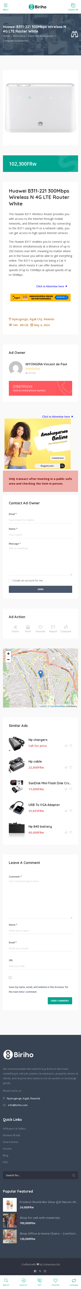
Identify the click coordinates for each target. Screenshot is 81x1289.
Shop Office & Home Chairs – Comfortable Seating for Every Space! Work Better (49, 1233)
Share (15, 631)
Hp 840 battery (40, 826)
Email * (13, 514)
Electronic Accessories (41, 36)
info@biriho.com (18, 1105)
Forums (7, 1148)
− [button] (8, 659)
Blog (5, 1155)
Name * (13, 529)
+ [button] (8, 653)
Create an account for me (28, 580)
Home (6, 36)
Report (53, 631)
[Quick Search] (74, 34)
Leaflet (43, 706)
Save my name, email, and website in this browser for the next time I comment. (38, 989)
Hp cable (35, 761)
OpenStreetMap (57, 706)
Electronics (19, 36)
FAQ (5, 1162)
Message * (15, 543)
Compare (65, 631)
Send (40, 589)
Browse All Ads (11, 1135)
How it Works (10, 1142)
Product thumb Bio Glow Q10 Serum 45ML (49, 1202)
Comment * (15, 876)
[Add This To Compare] (66, 746)
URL (11, 960)
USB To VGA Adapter (44, 805)
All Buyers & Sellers (14, 1128)
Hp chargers (38, 740)
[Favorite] (70, 746)
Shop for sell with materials (40, 1218)
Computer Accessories (15, 40)
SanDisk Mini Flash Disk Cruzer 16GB (50, 783)
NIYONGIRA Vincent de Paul (46, 364)
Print (28, 631)
